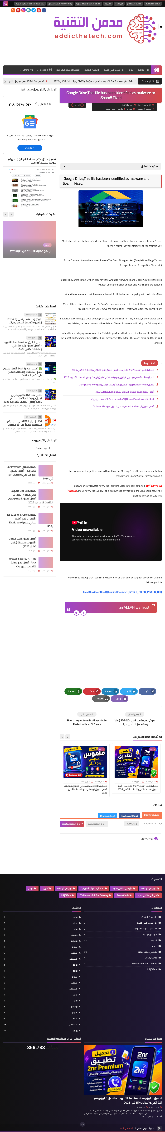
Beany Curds (123, 895)
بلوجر (130, 70)
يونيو (41, 971)
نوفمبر (41, 941)
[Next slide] (62, 736)
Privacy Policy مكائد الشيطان (60, 3)
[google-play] (28, 10)
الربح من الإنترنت (91, 70)
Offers (26, 70)
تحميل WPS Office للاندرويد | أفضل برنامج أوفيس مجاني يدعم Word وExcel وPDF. (116, 384)
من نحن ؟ (119, 3)
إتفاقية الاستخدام (134, 3)
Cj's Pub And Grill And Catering (94, 895)
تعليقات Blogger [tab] (151, 815)
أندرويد (141, 70)
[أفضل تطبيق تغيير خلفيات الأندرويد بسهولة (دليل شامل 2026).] (46, 542)
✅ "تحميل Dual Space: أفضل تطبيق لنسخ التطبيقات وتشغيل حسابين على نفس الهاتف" (22, 372)
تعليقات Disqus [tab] (107, 816)
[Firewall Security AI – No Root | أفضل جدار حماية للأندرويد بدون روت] (46, 562)
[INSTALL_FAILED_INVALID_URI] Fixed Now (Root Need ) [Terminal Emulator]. (122, 592)
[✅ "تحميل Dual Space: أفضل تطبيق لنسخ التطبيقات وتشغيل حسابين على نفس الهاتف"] (50, 368)
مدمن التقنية (154, 1107)
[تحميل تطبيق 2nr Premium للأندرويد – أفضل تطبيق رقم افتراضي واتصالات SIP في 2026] (50, 341)
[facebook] (44, 10)
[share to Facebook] (84, 613)
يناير (41, 929)
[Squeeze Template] (159, 1128)
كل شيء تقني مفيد (113, 70)
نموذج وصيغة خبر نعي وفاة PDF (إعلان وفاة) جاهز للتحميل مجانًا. (24, 321)
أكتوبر (41, 947)
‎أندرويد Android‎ (43, 448)
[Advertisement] (103, 54)
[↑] (82, 1124)
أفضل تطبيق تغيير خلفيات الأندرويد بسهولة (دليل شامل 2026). (125, 392)
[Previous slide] (11, 214)
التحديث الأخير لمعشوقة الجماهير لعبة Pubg (31, 249)
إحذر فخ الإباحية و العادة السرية (88, 3)
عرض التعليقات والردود (71, 824)
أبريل (41, 923)
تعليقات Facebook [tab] (129, 816)
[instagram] (23, 10)
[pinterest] (18, 10)
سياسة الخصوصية (153, 3)
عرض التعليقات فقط (96, 824)
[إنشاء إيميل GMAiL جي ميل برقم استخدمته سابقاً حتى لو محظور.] (50, 421)
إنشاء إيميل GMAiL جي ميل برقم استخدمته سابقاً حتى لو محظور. (24, 423)
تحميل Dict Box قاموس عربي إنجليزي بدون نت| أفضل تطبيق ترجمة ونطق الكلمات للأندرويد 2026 (109, 377)
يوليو (41, 965)
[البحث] (5, 3)
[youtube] (39, 10)
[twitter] (33, 10)
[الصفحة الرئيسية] (156, 69)
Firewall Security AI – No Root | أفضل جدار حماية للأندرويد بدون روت (122, 399)
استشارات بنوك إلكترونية (68, 70)
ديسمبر (41, 935)
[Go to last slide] (67, 736)
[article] (87, 719)
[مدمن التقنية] (106, 26)
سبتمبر (41, 953)
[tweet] (76, 613)
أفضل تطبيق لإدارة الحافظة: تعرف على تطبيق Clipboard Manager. (123, 406)
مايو (41, 917)
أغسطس (41, 959)
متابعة (30, 148)
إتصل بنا (108, 3)
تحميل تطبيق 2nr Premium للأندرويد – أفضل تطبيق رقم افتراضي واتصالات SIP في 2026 (113, 370)
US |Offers (66, 895)
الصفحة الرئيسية (144, 109)
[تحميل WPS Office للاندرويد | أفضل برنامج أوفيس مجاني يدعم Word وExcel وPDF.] (46, 518)
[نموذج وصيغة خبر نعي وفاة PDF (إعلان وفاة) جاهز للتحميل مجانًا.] (50, 318)
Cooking (44, 70)
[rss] (13, 10)
